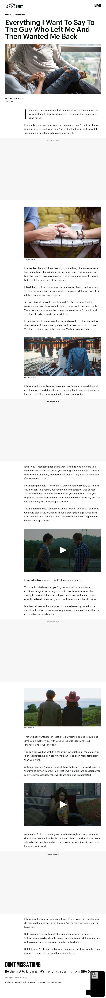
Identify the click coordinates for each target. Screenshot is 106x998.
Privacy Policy (57, 982)
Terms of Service (45, 982)
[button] (63, 550)
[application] (62, 550)
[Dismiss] (102, 973)
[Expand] (93, 973)
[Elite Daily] (14, 6)
